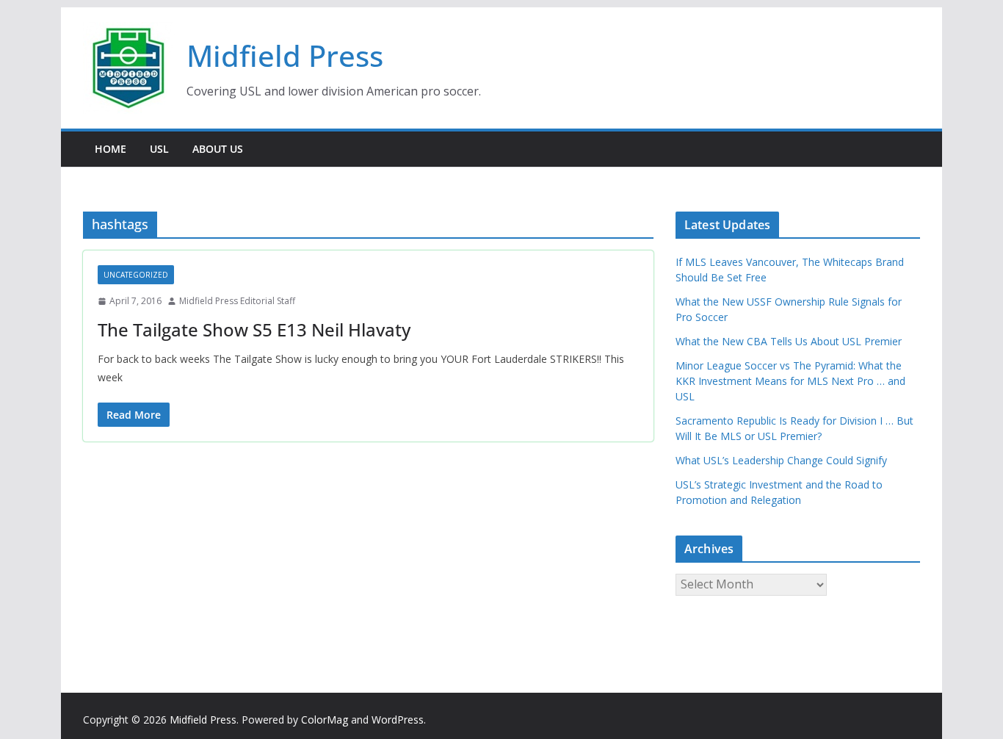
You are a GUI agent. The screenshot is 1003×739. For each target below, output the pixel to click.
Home (110, 149)
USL (159, 149)
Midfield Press (285, 55)
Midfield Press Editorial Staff (237, 301)
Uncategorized (136, 275)
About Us (217, 149)
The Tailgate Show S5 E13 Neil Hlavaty (254, 329)
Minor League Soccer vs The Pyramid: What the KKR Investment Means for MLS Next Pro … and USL (790, 380)
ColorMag (324, 720)
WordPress (398, 720)
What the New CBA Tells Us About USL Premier (789, 341)
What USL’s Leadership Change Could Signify (781, 460)
